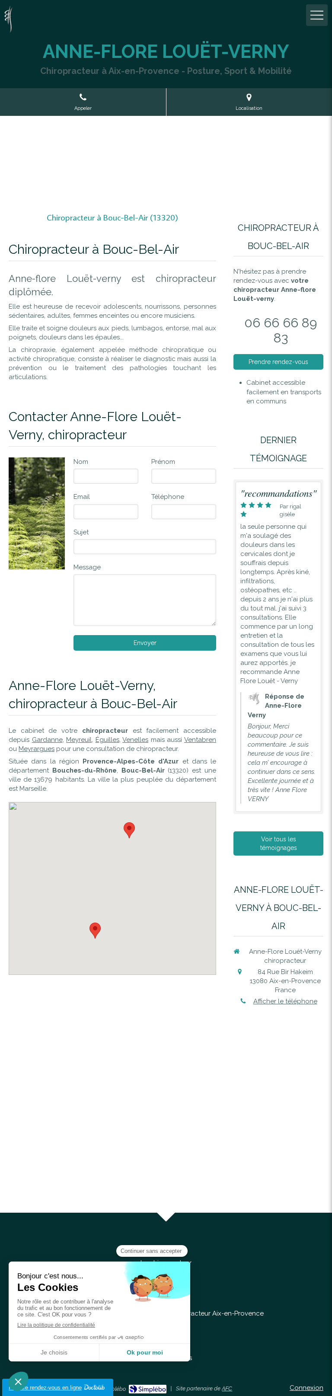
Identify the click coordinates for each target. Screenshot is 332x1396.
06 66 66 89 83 (280, 330)
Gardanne (47, 740)
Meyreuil (79, 740)
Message (87, 567)
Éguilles (107, 740)
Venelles (135, 740)
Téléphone (167, 497)
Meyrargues (36, 749)
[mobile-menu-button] (317, 15)
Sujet (81, 532)
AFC (227, 1388)
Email (81, 497)
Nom (80, 462)
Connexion (306, 1388)
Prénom (163, 462)
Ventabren (200, 740)
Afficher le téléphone (285, 1001)
